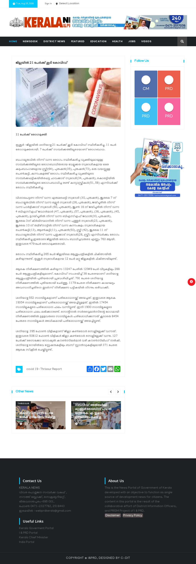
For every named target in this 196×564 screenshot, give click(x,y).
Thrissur (23, 403)
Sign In (48, 4)
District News (54, 41)
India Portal (26, 542)
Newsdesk (30, 41)
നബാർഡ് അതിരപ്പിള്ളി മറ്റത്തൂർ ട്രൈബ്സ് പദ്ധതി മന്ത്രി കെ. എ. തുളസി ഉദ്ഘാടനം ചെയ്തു (93, 411)
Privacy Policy (132, 515)
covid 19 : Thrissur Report (44, 369)
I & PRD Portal (28, 533)
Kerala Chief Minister (33, 537)
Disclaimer (112, 515)
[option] (40, 415)
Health (117, 41)
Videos (146, 41)
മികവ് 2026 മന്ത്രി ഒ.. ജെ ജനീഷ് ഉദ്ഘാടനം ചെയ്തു (38, 415)
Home (13, 41)
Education (98, 41)
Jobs (132, 41)
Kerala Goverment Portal (36, 528)
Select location (69, 3)
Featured (78, 41)
